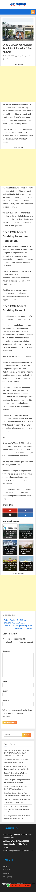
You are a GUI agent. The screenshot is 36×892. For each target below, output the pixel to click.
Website (5, 700)
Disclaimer (6, 873)
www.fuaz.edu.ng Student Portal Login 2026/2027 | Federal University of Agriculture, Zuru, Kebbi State (16, 752)
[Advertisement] (18, 84)
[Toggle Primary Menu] (33, 12)
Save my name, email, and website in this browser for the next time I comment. (17, 713)
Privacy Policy (7, 876)
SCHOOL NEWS (10, 615)
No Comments (9, 59)
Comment (7, 651)
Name (5, 681)
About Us (6, 866)
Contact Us (6, 870)
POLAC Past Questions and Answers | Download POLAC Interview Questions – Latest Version (17, 809)
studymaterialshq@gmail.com (20, 850)
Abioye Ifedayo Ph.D (23, 56)
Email (5, 691)
